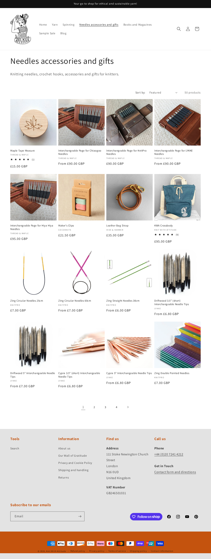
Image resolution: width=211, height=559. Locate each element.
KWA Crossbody (163, 225)
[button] (178, 28)
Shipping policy (138, 551)
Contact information (162, 551)
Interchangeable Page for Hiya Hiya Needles (31, 227)
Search (14, 448)
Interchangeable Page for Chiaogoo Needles (79, 152)
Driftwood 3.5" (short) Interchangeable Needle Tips (171, 302)
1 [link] (83, 407)
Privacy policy (96, 551)
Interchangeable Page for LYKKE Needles (173, 152)
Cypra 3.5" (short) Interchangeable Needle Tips (79, 375)
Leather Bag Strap (117, 225)
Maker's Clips (66, 225)
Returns (63, 477)
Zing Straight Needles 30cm (123, 300)
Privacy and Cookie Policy (75, 463)
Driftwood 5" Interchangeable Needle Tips (32, 375)
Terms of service (117, 551)
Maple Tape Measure (22, 150)
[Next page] (127, 407)
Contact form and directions (175, 472)
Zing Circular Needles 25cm (26, 300)
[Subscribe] (79, 516)
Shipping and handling (73, 470)
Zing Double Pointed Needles (171, 373)
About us (64, 448)
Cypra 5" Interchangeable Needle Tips (129, 373)
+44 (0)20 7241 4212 (168, 454)
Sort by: (140, 92)
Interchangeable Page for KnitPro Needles (126, 152)
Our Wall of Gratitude (72, 455)
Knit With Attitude (56, 551)
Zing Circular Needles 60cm (74, 300)
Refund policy (77, 551)
